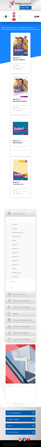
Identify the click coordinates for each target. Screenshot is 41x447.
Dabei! (14, 240)
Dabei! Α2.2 (15, 256)
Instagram (13, 13)
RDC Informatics (33, 445)
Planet (14, 268)
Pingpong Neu (16, 272)
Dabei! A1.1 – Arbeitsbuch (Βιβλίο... (20, 100)
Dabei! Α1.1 (15, 244)
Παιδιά (15, 224)
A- (3, 16)
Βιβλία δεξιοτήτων (19, 294)
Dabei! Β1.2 (15, 264)
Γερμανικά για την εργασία (21, 307)
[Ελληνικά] (35, 16)
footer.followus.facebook (14, 16)
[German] (38, 16)
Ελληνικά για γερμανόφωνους (22, 320)
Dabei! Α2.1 (15, 252)
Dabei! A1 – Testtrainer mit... (18, 183)
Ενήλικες (16, 276)
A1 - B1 (13, 219)
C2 (12, 288)
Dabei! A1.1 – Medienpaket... (18, 142)
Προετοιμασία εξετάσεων (21, 301)
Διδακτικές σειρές (19, 213)
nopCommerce (33, 443)
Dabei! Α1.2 (15, 248)
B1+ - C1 (13, 282)
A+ (8, 16)
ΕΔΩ (20, 364)
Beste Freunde (16, 236)
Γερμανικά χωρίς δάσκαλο (21, 339)
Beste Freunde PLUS (18, 232)
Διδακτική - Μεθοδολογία (21, 326)
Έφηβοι (15, 228)
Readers (15, 313)
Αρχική (3, 27)
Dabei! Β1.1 (15, 260)
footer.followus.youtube (14, 19)
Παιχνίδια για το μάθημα (20, 333)
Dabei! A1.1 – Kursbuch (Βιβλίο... (19, 59)
